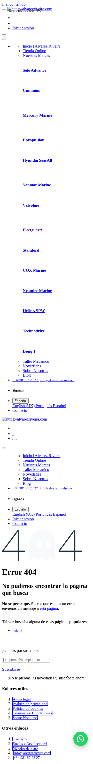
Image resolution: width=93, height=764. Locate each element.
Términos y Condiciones (32, 713)
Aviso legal (22, 699)
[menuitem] (41, 46)
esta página (49, 608)
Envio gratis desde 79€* (26, 10)
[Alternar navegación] (14, 439)
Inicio (17, 630)
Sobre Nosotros (25, 718)
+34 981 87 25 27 (27, 758)
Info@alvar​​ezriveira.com (32, 753)
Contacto (20, 739)
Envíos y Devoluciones (29, 744)
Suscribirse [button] (11, 669)
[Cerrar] (4, 37)
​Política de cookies (28, 708)
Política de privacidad (30, 704)
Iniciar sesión (23, 28)
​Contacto (19, 410)
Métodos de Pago (25, 748)
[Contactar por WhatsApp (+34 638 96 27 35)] (80, 739)
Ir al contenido (14, 4)
